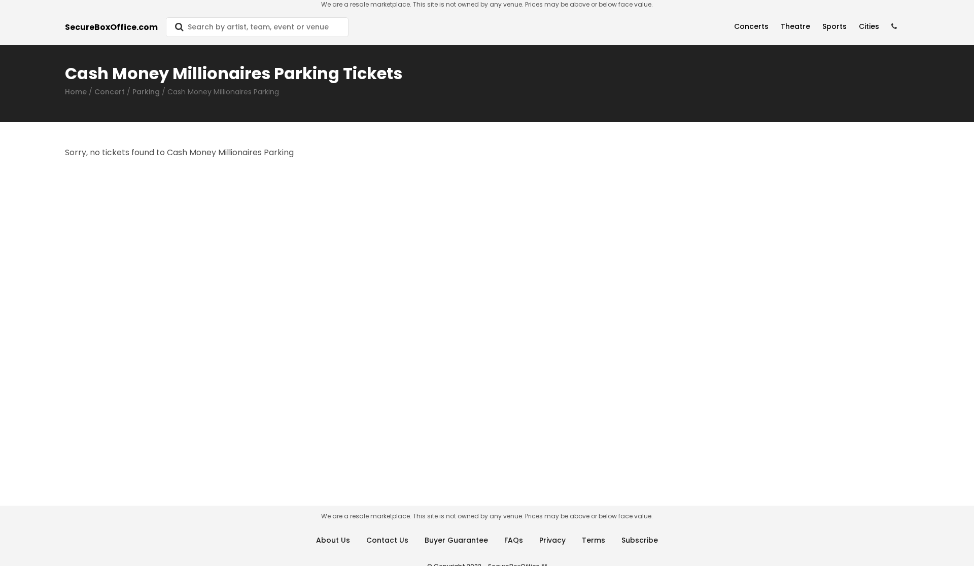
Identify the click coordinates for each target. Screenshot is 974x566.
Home (76, 92)
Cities (869, 26)
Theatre (795, 26)
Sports (834, 26)
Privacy (552, 540)
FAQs (513, 540)
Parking (146, 92)
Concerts (751, 26)
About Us (333, 540)
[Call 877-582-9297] (894, 26)
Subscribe (639, 540)
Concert (109, 92)
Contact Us (387, 540)
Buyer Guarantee (456, 540)
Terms (593, 540)
